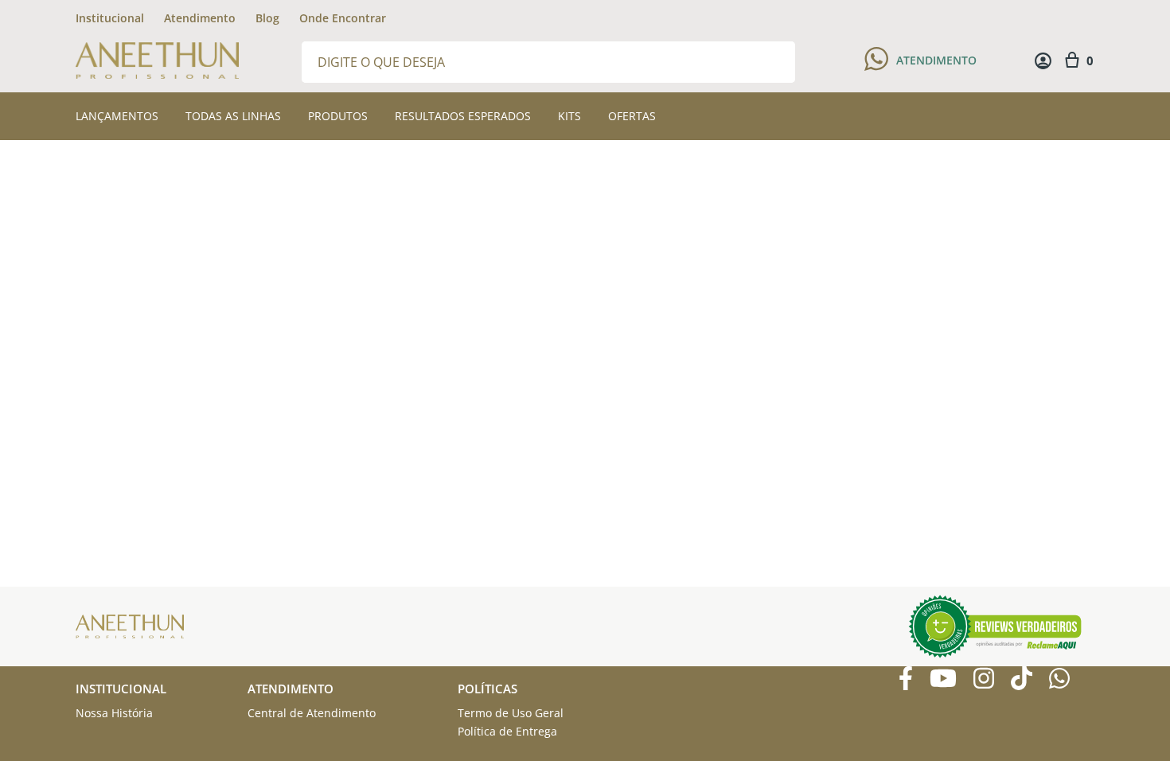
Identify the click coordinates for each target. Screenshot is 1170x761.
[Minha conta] (1043, 61)
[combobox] (548, 61)
